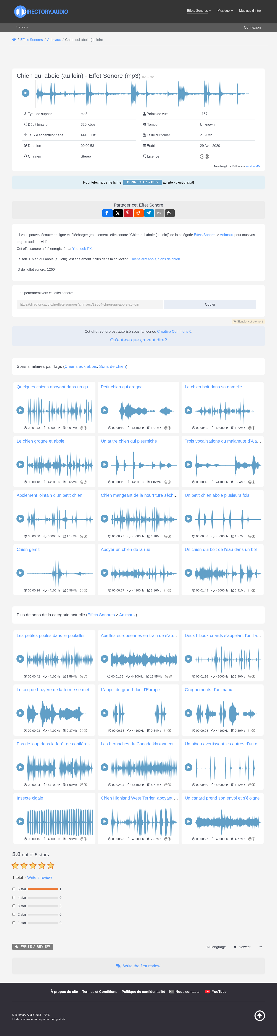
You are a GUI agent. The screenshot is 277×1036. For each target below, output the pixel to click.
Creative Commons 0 (174, 331)
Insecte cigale (30, 798)
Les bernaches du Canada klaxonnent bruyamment (150, 743)
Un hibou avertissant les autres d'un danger (226, 743)
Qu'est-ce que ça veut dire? (138, 339)
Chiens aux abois (142, 259)
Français (22, 27)
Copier (208, 303)
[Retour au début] (249, 1020)
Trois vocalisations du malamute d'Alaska (224, 441)
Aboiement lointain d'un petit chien (49, 495)
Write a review (39, 877)
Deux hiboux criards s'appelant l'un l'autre (224, 635)
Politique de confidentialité (143, 992)
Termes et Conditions (99, 992)
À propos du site (64, 992)
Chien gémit (28, 549)
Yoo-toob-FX (253, 166)
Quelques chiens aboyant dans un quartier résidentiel (68, 386)
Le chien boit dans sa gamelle (213, 386)
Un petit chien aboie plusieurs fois (217, 495)
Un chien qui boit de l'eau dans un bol (221, 549)
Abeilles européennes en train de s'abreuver (143, 635)
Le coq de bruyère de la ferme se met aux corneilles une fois (75, 689)
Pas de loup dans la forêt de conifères (53, 743)
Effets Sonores (205, 235)
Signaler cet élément (249, 321)
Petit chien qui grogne (122, 386)
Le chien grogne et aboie (40, 441)
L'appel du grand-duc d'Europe (130, 689)
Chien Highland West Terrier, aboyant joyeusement (149, 798)
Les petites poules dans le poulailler (51, 635)
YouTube (219, 992)
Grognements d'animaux (208, 689)
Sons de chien (169, 259)
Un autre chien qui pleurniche (129, 441)
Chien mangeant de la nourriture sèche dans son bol (151, 495)
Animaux (227, 235)
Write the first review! (141, 966)
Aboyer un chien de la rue (125, 549)
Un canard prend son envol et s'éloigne (222, 798)
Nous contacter (188, 992)
